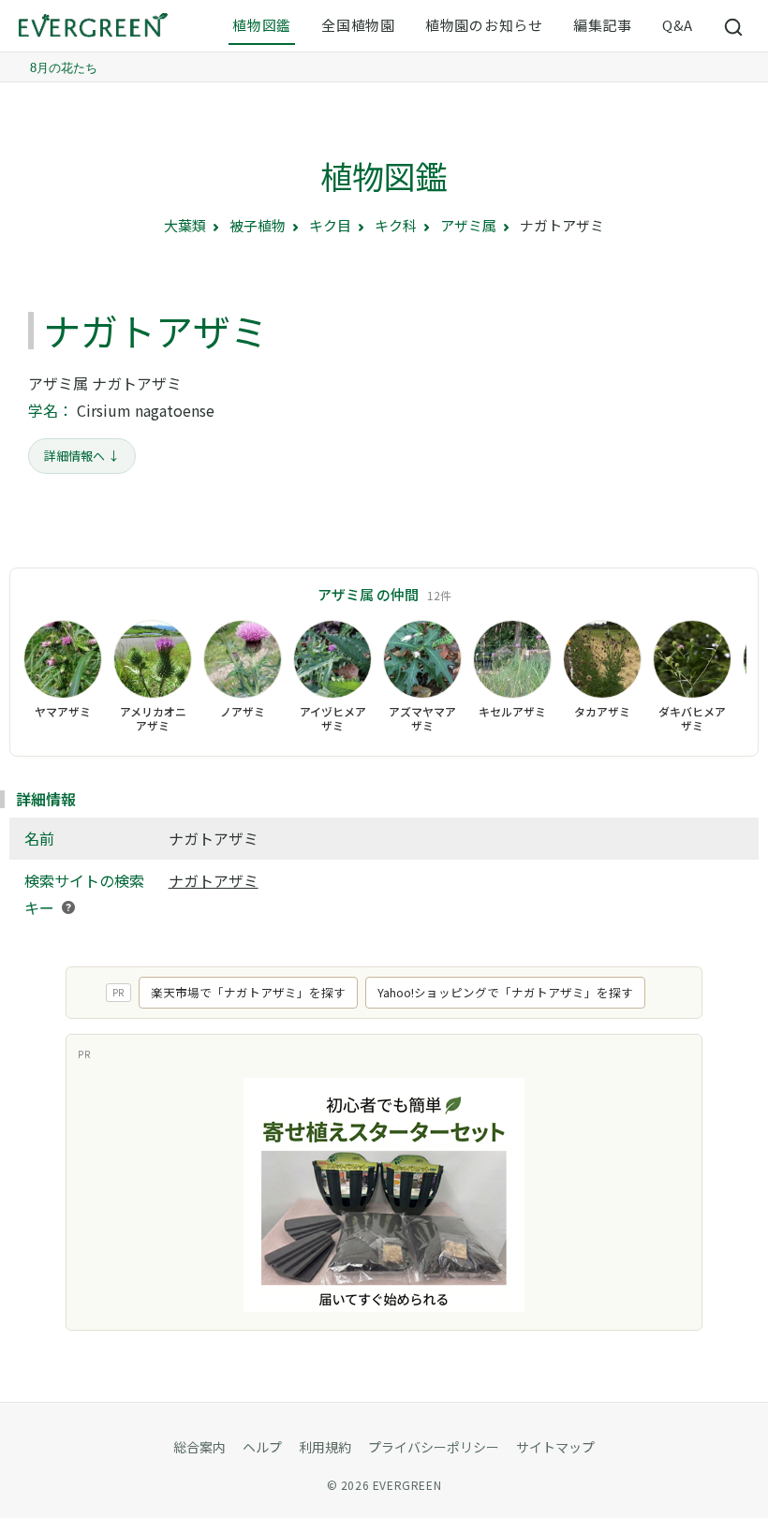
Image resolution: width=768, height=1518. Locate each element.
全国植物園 (358, 25)
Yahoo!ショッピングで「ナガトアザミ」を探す (505, 992)
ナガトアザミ (213, 880)
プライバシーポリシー (433, 1446)
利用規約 (325, 1446)
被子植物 (257, 225)
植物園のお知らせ (484, 25)
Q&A (677, 25)
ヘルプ (262, 1446)
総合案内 (199, 1446)
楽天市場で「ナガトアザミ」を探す (248, 992)
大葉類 (185, 225)
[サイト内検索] (734, 26)
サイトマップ (555, 1446)
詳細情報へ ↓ (82, 455)
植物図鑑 (261, 25)
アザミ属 (468, 225)
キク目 (330, 225)
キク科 (396, 225)
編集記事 (602, 25)
